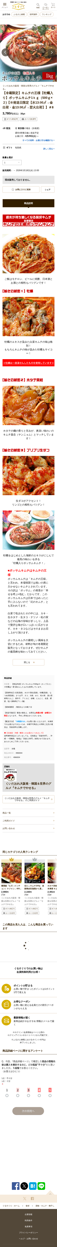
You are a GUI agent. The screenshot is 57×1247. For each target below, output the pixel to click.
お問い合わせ (9, 828)
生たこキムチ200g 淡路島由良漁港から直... (34, 887)
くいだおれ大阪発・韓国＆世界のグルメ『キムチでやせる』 (10, 901)
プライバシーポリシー (28, 1233)
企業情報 (28, 1214)
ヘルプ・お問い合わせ (28, 1239)
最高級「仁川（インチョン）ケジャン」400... (11, 887)
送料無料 (33, 14)
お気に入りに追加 (23, 190)
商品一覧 (7, 813)
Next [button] (51, 52)
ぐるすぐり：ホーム (11, 1206)
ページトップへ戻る (50, 1192)
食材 (27, 1206)
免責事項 (28, 1226)
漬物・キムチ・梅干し (44, 1206)
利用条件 (28, 1220)
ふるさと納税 (19, 14)
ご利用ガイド (9, 821)
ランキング (46, 14)
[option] (28, 53)
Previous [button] (6, 52)
